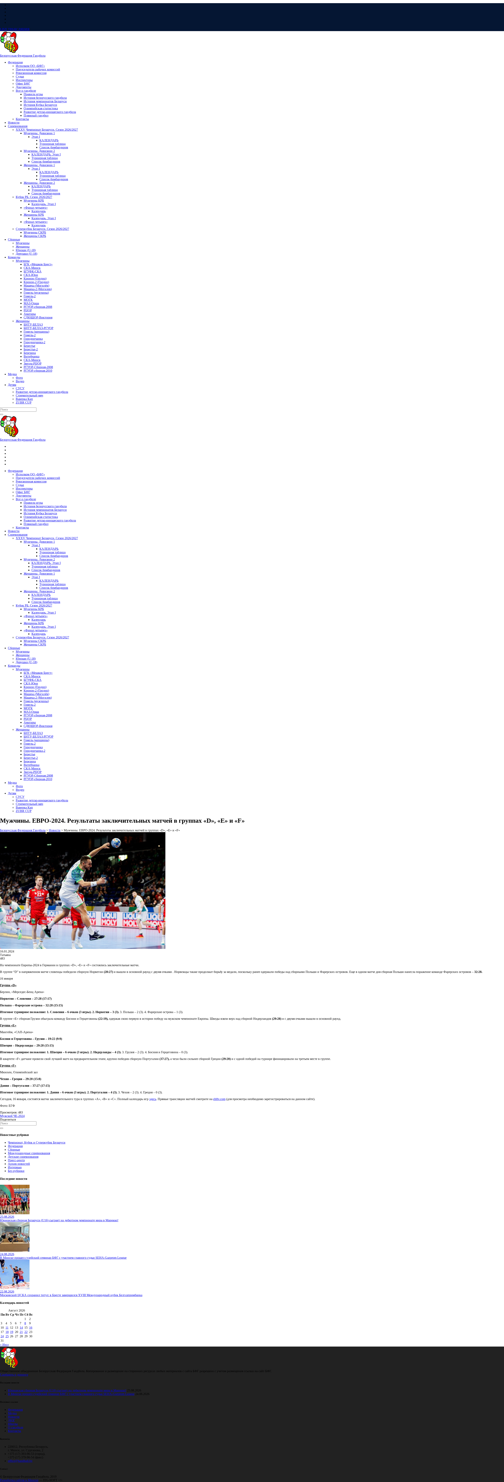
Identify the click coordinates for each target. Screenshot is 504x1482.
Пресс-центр (16, 1160)
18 (7, 1332)
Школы (13, 1423)
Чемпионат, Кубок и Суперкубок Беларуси (36, 1142)
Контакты (14, 1431)
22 (26, 1332)
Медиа (12, 1413)
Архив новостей (19, 1163)
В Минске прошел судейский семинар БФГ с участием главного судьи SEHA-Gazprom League (71, 1394)
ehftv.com (219, 1099)
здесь (152, 1099)
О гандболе (15, 1427)
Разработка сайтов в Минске (19, 1480)
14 (21, 1327)
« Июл (4, 1344)
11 (7, 1327)
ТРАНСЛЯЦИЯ (15, 29)
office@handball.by (20, 1461)
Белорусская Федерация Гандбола (22, 55)
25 (7, 1336)
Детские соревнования (23, 1156)
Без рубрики (16, 1171)
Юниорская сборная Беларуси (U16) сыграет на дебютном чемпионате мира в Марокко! (67, 1390)
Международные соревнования (29, 1153)
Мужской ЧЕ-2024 (12, 1116)
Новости (13, 1416)
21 (21, 1332)
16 (30, 1327)
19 (11, 1332)
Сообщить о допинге (14, 1374)
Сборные (14, 1149)
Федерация (15, 1146)
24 (2, 1336)
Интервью (15, 1167)
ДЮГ (11, 1420)
